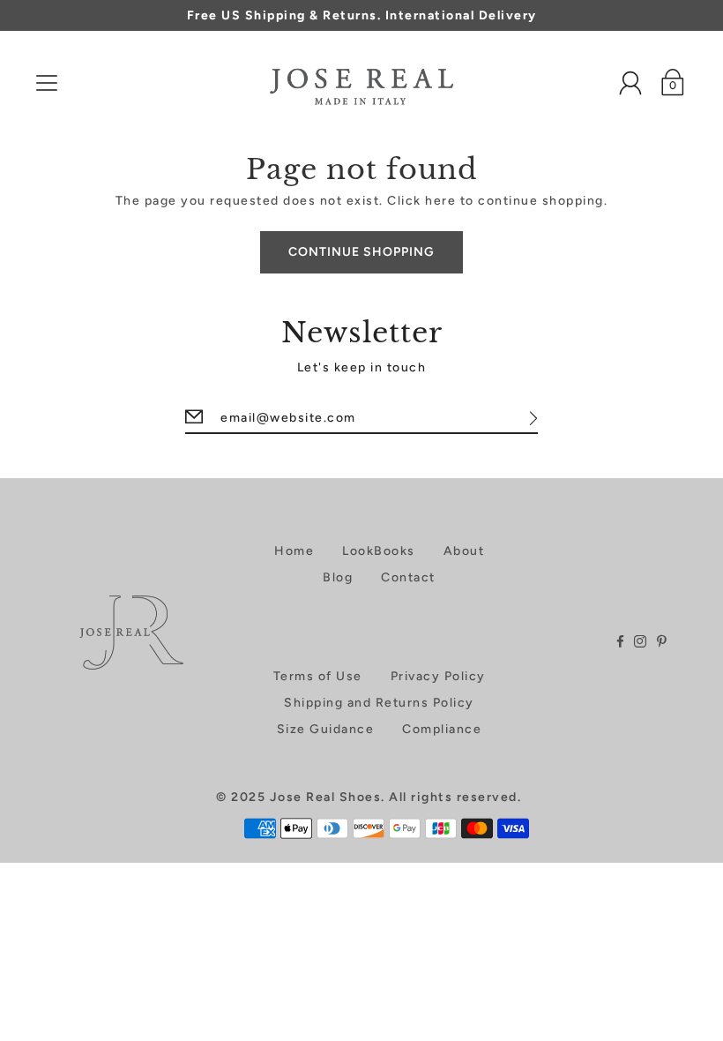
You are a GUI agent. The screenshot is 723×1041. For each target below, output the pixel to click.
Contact (408, 577)
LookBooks (378, 550)
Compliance (441, 729)
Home (294, 550)
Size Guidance (326, 729)
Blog (338, 577)
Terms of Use (317, 676)
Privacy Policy (438, 676)
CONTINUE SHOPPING (361, 251)
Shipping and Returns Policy (379, 702)
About (464, 550)
